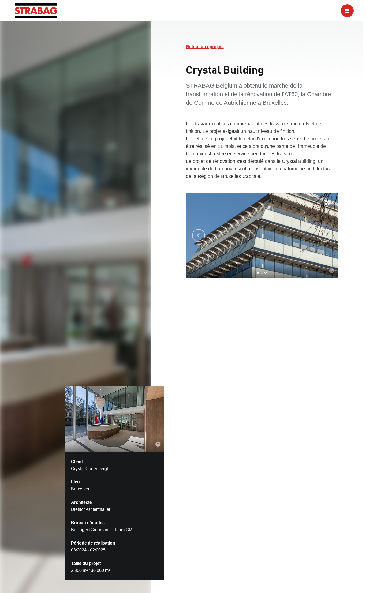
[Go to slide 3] (265, 273)
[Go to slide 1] (258, 273)
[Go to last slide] (198, 235)
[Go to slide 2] (262, 273)
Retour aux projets (205, 46)
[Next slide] (325, 235)
